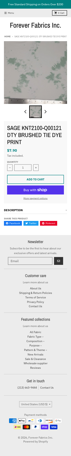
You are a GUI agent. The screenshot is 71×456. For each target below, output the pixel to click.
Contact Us (47, 387)
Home (7, 36)
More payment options (35, 198)
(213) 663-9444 (27, 387)
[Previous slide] (25, 112)
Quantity (12, 162)
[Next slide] (45, 112)
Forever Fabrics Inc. (35, 25)
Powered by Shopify (35, 441)
